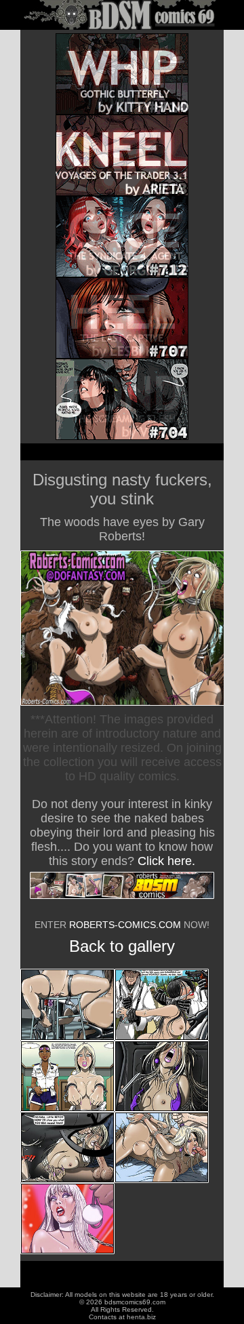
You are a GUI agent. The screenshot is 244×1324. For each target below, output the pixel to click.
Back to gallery (122, 946)
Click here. (166, 861)
